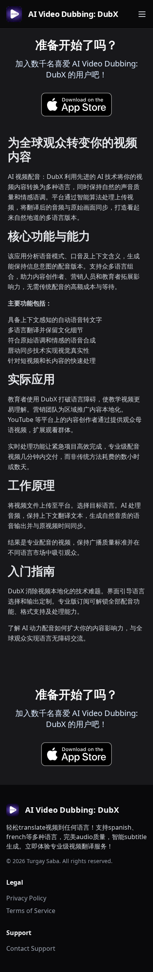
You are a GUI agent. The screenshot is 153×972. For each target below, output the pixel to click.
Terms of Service (30, 910)
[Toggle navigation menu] (142, 14)
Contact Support (30, 948)
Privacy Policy (26, 898)
